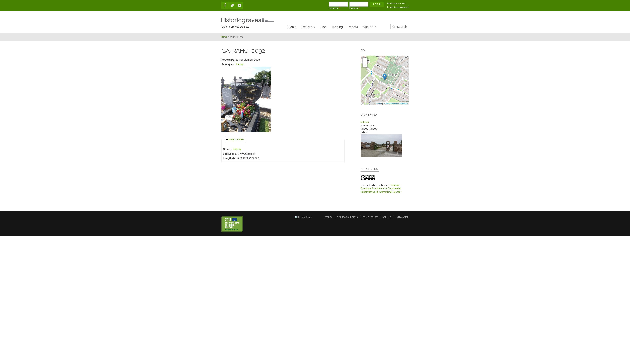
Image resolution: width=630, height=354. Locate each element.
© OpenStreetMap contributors (395, 103)
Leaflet (379, 103)
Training (337, 27)
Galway (237, 149)
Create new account (396, 3)
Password (354, 8)
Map (323, 27)
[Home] (247, 21)
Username (334, 8)
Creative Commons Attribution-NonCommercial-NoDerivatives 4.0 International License (381, 188)
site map (386, 217)
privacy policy (370, 217)
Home (292, 27)
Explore (306, 27)
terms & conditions (347, 217)
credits (328, 217)
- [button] (365, 65)
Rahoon (240, 64)
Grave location (236, 139)
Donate (353, 27)
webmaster (402, 217)
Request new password (398, 7)
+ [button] (365, 60)
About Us (369, 27)
